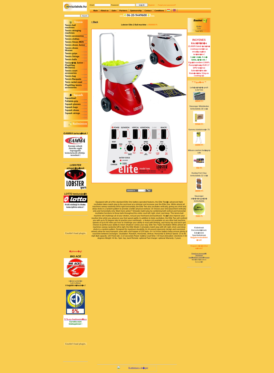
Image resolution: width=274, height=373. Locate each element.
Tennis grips (71, 53)
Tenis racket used (73, 82)
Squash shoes (72, 110)
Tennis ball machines (70, 26)
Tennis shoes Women (71, 49)
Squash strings (72, 113)
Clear (199, 28)
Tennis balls (71, 59)
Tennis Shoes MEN (74, 42)
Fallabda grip (71, 101)
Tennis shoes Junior (75, 45)
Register (151, 5)
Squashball (70, 98)
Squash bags (71, 107)
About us (105, 11)
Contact (148, 11)
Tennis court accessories (71, 71)
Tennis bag (70, 76)
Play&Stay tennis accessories (73, 86)
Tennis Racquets (73, 79)
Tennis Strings (72, 56)
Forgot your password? (167, 5)
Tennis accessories (74, 36)
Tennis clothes (72, 39)
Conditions (159, 11)
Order (199, 26)
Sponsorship (136, 11)
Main (95, 11)
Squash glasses (73, 104)
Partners (123, 11)
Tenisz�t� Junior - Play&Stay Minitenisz (74, 65)
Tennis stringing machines (73, 31)
